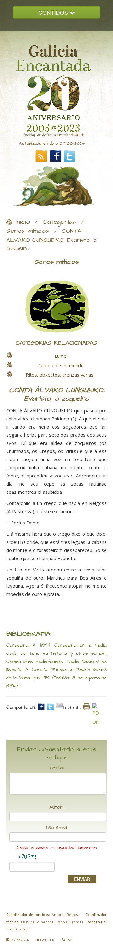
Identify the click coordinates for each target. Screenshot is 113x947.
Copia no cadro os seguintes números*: (57, 848)
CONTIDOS (54, 12)
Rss (68, 940)
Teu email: (56, 828)
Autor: (56, 807)
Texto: (56, 768)
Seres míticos (27, 231)
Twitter (47, 940)
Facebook (19, 940)
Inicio (23, 222)
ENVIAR (82, 879)
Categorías (59, 222)
